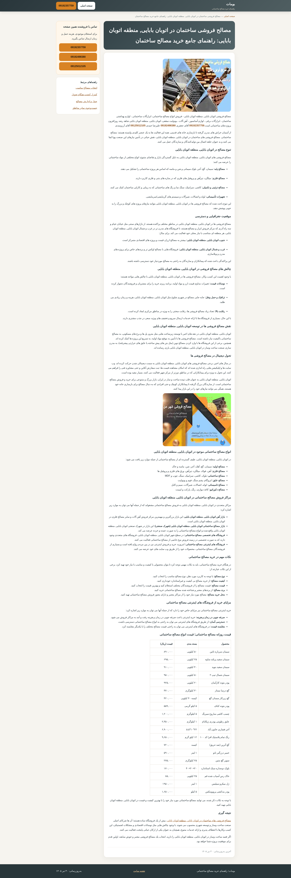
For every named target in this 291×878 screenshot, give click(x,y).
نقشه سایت (139, 871)
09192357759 (66, 5)
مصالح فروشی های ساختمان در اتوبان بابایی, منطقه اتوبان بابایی (199, 820)
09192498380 (168, 125)
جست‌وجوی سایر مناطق (84, 108)
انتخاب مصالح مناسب (86, 88)
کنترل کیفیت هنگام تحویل (84, 94)
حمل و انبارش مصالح (86, 101)
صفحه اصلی (86, 5)
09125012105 (138, 125)
